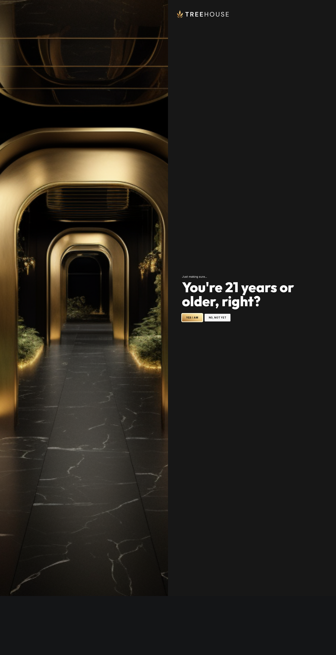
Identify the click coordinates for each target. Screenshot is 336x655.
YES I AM (192, 347)
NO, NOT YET (217, 347)
